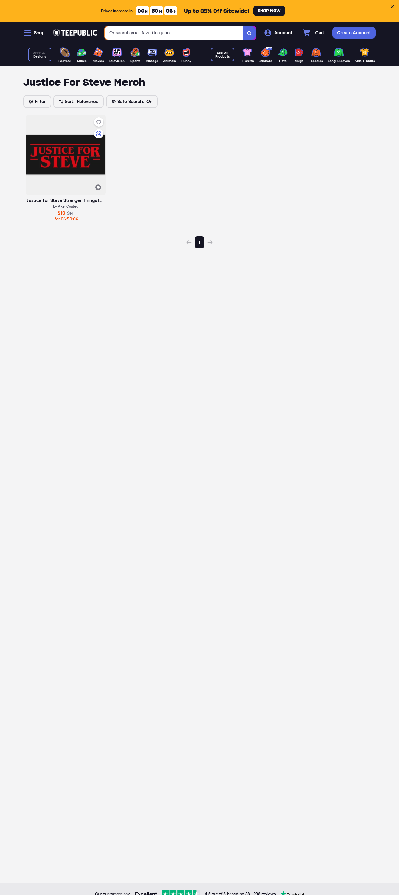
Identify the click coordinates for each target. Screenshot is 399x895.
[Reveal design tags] (98, 187)
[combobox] (174, 33)
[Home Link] (75, 32)
